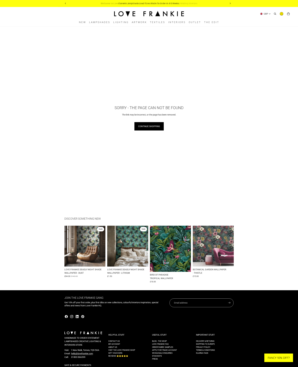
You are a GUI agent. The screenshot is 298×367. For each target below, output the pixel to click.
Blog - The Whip (159, 341)
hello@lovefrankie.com (82, 353)
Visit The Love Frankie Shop (121, 350)
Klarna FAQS (202, 353)
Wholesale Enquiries (162, 353)
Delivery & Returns (205, 341)
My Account (114, 344)
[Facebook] (66, 316)
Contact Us (114, 341)
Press (155, 359)
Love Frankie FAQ (160, 344)
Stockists (157, 356)
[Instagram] (72, 316)
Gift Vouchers (115, 353)
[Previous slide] (65, 3)
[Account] (281, 13)
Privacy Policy (203, 347)
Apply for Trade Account (164, 350)
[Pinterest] (83, 316)
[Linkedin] (77, 316)
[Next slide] (230, 3)
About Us (112, 347)
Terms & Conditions (205, 350)
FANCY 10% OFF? (279, 358)
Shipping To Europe (205, 344)
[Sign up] (229, 303)
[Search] (275, 13)
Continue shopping (149, 126)
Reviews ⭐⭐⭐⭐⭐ (118, 356)
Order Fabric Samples (162, 347)
